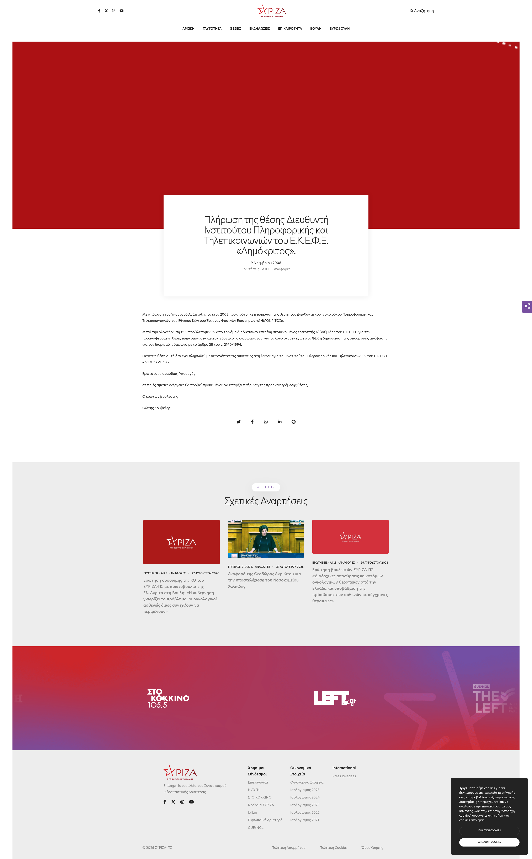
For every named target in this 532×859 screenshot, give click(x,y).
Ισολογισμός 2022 (304, 813)
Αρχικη (188, 29)
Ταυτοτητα (212, 29)
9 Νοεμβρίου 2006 (266, 263)
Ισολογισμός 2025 (304, 790)
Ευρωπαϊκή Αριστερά (265, 820)
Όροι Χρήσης (372, 848)
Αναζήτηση (423, 10)
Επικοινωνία (258, 782)
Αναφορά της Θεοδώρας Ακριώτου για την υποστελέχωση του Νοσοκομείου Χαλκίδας (264, 581)
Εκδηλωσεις (259, 29)
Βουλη (315, 29)
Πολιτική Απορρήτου (288, 848)
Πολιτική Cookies (333, 848)
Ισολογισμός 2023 (304, 805)
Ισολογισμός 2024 (305, 797)
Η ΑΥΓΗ (254, 790)
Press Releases (344, 776)
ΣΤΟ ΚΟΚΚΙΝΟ (260, 797)
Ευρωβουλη (340, 29)
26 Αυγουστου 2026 (374, 563)
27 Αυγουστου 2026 (205, 573)
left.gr (252, 813)
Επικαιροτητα (290, 29)
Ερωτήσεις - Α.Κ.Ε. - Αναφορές (266, 269)
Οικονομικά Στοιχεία (307, 782)
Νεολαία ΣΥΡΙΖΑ (261, 805)
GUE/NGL (256, 828)
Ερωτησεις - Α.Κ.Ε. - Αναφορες (164, 573)
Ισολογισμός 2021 (304, 820)
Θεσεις (235, 29)
